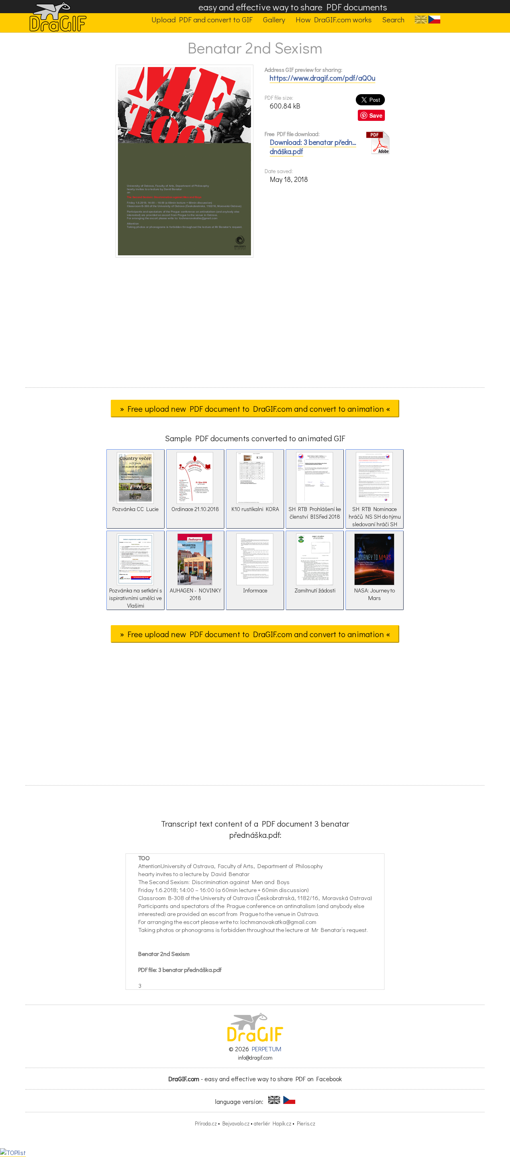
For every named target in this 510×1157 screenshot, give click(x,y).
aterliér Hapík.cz (272, 1123)
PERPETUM (266, 1048)
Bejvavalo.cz (235, 1123)
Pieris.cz (306, 1123)
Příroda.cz (206, 1123)
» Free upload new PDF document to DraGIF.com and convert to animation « (255, 408)
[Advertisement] (255, 325)
